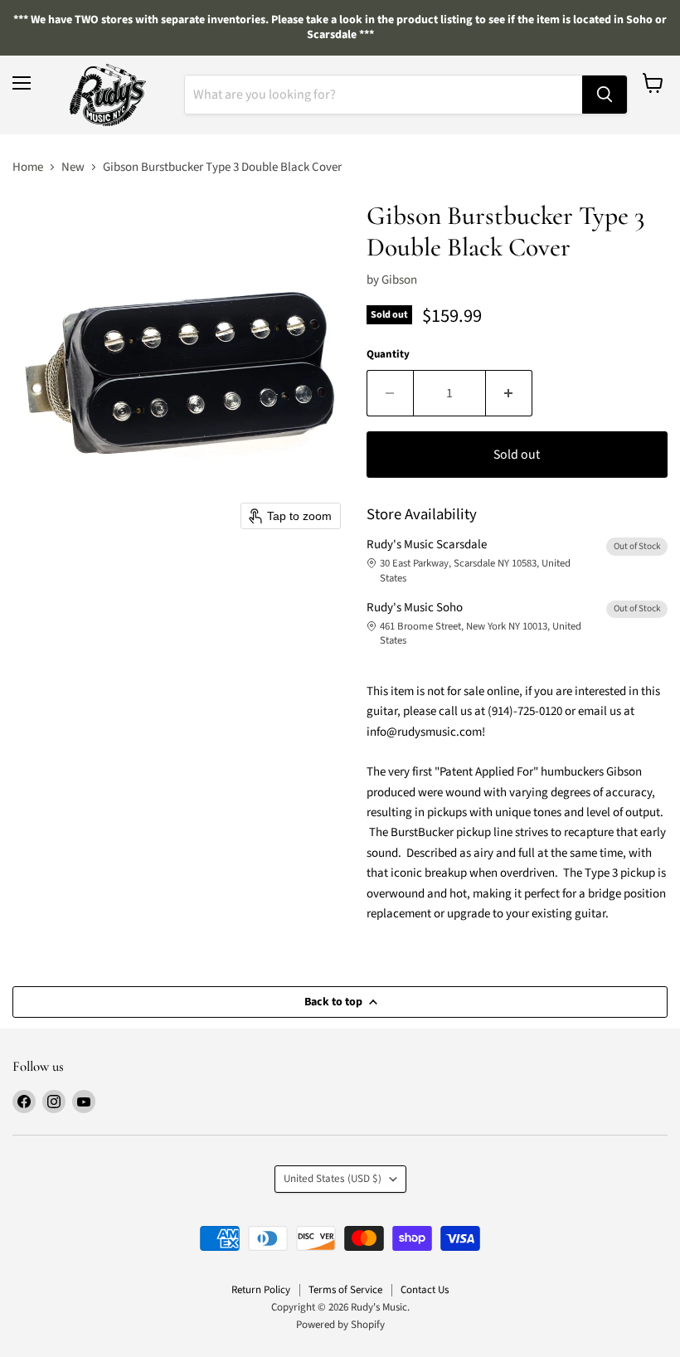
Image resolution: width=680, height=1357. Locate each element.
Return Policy (260, 1289)
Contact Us (425, 1289)
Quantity (388, 354)
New (73, 167)
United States (332, 1178)
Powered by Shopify (340, 1324)
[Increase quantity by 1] (509, 393)
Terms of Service (345, 1289)
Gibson (399, 280)
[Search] (604, 94)
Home (27, 167)
